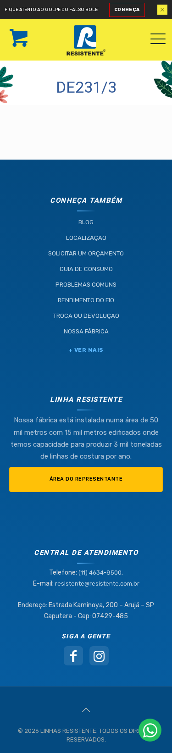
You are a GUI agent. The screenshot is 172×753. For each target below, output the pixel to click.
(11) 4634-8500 (100, 572)
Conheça (127, 9)
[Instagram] (99, 655)
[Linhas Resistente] (89, 35)
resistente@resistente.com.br (97, 583)
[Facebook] (73, 655)
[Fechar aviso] (162, 10)
